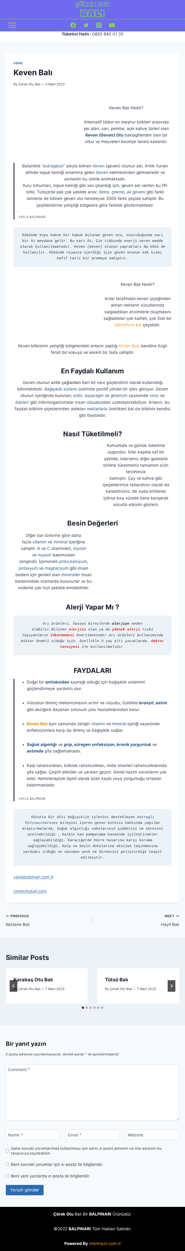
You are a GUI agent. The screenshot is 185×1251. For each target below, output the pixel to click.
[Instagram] (99, 25)
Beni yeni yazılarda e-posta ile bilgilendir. (50, 1176)
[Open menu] (12, 25)
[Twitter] (86, 25)
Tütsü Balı (116, 980)
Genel (18, 63)
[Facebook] (73, 25)
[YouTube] (111, 25)
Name (15, 1135)
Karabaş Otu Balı (33, 980)
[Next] (171, 986)
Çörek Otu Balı (29, 84)
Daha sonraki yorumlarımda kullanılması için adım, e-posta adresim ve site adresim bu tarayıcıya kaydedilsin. (86, 1150)
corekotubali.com (30, 891)
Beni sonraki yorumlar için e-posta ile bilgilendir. (57, 1164)
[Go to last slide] (13, 986)
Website (135, 1135)
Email (74, 1135)
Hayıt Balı (170, 920)
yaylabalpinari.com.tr (33, 877)
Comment (19, 1069)
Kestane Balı (18, 920)
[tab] (83, 1007)
